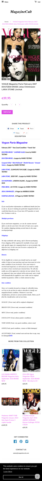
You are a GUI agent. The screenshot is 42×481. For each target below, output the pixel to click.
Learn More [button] (7, 472)
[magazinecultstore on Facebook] (15, 442)
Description (20, 136)
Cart (38, 2)
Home (6, 22)
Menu (6, 2)
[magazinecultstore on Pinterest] (21, 442)
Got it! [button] (21, 477)
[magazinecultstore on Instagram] (27, 442)
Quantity (5, 105)
